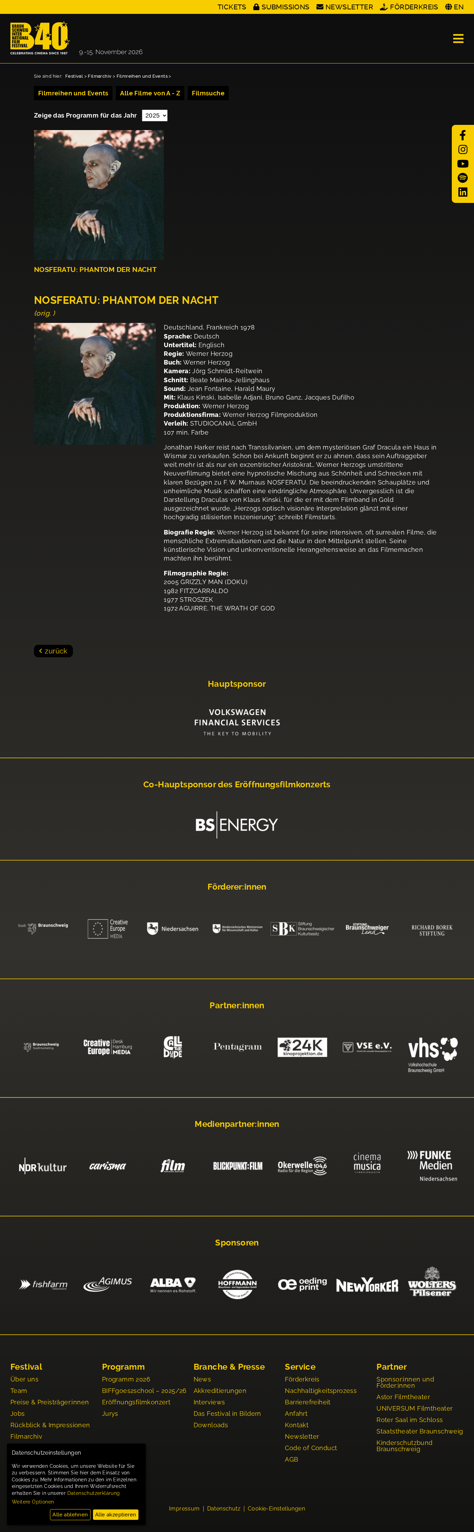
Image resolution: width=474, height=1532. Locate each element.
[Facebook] (463, 135)
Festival (74, 76)
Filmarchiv (99, 76)
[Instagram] (463, 149)
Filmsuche (208, 93)
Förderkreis (414, 7)
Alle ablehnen (70, 1515)
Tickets (232, 7)
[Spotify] (463, 178)
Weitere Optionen (33, 1501)
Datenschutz (223, 1509)
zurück (56, 651)
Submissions (285, 7)
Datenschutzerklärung (93, 1493)
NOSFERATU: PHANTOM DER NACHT (95, 270)
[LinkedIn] (463, 192)
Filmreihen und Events (142, 76)
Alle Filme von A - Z (150, 93)
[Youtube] (463, 164)
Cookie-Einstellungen (276, 1509)
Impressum (184, 1509)
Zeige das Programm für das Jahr (86, 115)
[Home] (76, 38)
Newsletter (349, 7)
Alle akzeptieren (115, 1515)
